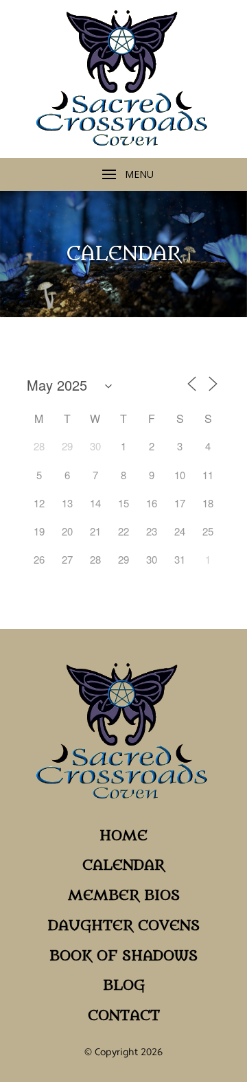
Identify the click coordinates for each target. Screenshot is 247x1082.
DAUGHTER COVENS (124, 925)
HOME (123, 835)
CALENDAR (123, 865)
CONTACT (124, 1015)
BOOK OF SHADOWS (123, 956)
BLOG (124, 985)
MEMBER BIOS (124, 895)
